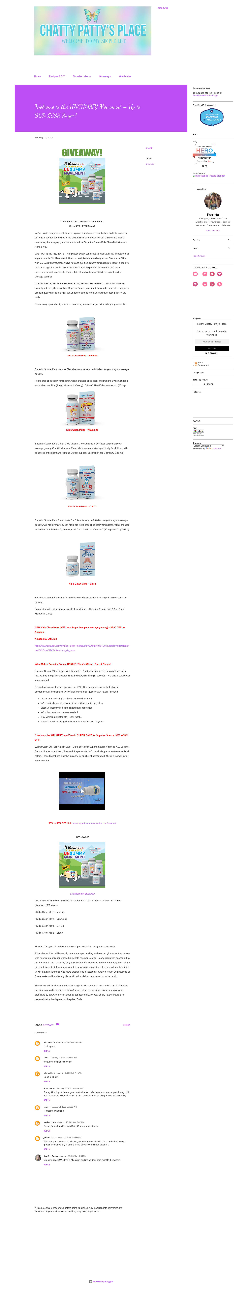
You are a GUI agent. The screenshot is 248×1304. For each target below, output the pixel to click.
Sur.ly (210, 161)
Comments (203, 365)
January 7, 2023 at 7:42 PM (69, 1042)
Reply (46, 1050)
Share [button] (149, 148)
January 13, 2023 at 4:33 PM (69, 1137)
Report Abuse (199, 256)
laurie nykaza (49, 1122)
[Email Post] (58, 1025)
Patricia (213, 214)
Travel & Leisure (82, 76)
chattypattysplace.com (204, 155)
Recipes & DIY (57, 76)
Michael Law (49, 1042)
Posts (200, 362)
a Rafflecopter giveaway (82, 894)
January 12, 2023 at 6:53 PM (64, 1107)
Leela (46, 1107)
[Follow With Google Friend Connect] (198, 436)
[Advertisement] (78, 1236)
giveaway (150, 164)
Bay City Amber (50, 1156)
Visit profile (213, 230)
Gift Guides (125, 76)
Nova (46, 1057)
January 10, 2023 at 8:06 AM (70, 1088)
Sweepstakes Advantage (205, 95)
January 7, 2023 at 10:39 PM (64, 1057)
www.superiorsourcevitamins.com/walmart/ (94, 823)
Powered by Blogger (103, 1281)
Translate (216, 448)
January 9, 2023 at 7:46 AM (69, 1073)
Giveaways (105, 76)
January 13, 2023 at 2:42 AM (71, 1122)
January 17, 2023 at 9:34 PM (73, 1156)
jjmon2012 (48, 1137)
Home (37, 76)
